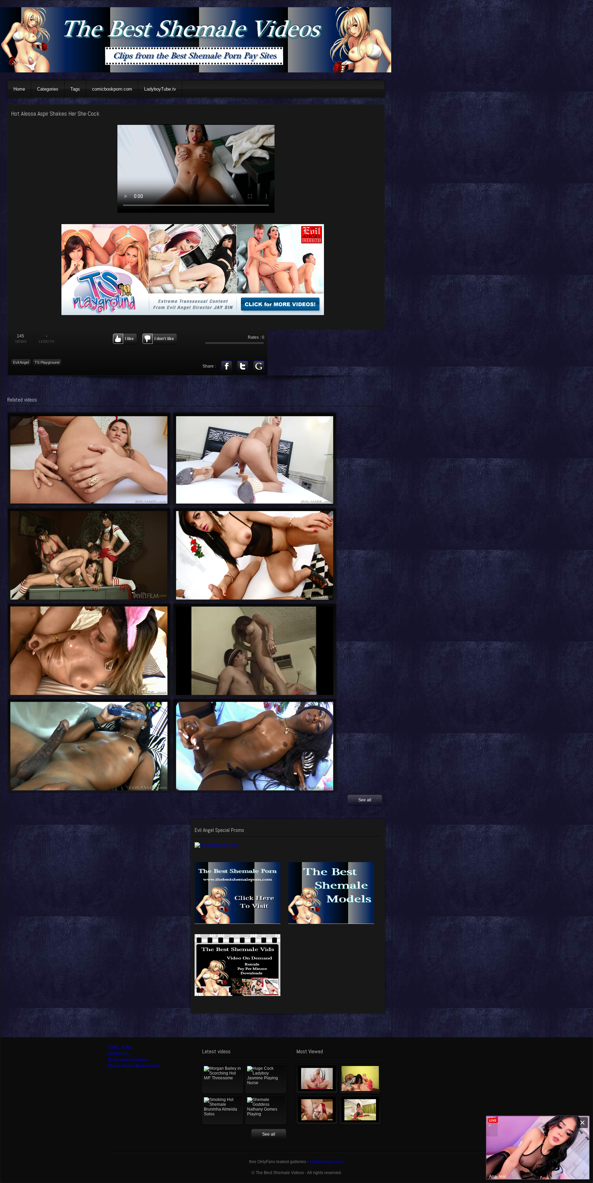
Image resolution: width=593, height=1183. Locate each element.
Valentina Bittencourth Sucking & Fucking (254, 554)
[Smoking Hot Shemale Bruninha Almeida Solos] (222, 1110)
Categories (47, 89)
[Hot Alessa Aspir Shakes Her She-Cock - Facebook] (226, 366)
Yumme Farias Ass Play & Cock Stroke (89, 459)
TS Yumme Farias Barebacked (89, 650)
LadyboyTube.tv (160, 89)
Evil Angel (21, 362)
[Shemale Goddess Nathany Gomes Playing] (266, 1110)
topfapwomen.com (327, 1161)
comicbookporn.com (112, 89)
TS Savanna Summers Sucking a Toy (89, 745)
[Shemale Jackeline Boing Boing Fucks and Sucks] (360, 1079)
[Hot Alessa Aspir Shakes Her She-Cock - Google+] (258, 366)
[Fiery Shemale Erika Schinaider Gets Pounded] (317, 1110)
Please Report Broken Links (134, 1066)
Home (19, 89)
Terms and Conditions (128, 1059)
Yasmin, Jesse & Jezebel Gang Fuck (89, 554)
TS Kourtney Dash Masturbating (254, 745)
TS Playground (47, 362)
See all (364, 800)
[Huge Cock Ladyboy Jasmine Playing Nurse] (266, 1079)
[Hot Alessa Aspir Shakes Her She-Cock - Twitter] (242, 366)
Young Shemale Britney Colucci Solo (254, 459)
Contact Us (118, 1053)
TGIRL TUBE (120, 1047)
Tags (75, 89)
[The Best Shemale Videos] (199, 71)
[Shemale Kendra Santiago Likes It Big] (360, 1110)
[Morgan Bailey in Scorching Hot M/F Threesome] (222, 1079)
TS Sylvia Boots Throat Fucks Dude (254, 650)
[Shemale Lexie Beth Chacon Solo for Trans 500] (317, 1079)
